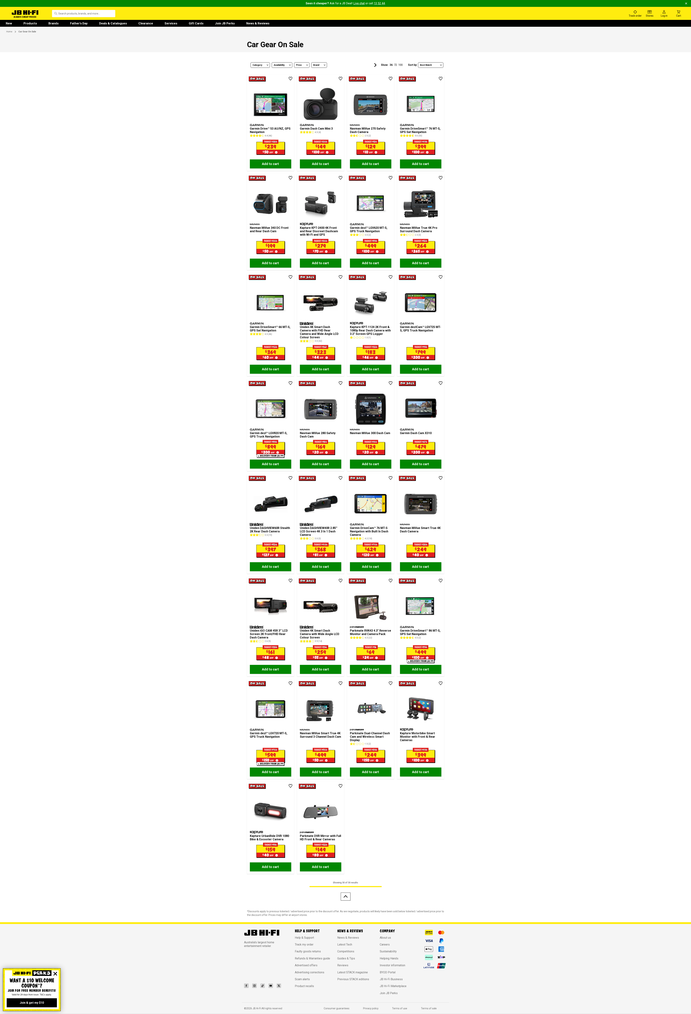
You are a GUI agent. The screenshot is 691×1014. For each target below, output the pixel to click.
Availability (279, 65)
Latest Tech (344, 944)
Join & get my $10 (32, 1002)
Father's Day (79, 23)
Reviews (342, 965)
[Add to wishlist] (290, 79)
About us (385, 937)
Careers (385, 944)
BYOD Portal (387, 972)
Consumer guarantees (336, 1008)
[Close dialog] (55, 973)
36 (391, 64)
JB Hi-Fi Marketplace (393, 986)
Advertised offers (306, 965)
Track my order (304, 944)
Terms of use (399, 1008)
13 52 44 (379, 3)
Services (171, 23)
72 (395, 64)
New (9, 23)
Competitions (345, 951)
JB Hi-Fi (257, 1008)
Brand (316, 65)
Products (30, 23)
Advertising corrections (309, 972)
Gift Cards (196, 23)
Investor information (392, 965)
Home (9, 31)
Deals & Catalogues (113, 23)
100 (400, 64)
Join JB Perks (225, 23)
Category (257, 65)
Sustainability (388, 951)
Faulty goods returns (308, 951)
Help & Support (304, 937)
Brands (53, 23)
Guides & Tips (346, 958)
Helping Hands (389, 958)
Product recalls (304, 986)
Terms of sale (429, 1008)
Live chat (359, 3)
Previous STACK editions (353, 979)
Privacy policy (370, 1008)
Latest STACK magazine (352, 972)
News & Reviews (257, 23)
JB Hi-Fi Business (391, 979)
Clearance (145, 23)
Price (299, 65)
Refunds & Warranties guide (312, 958)
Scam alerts (302, 979)
